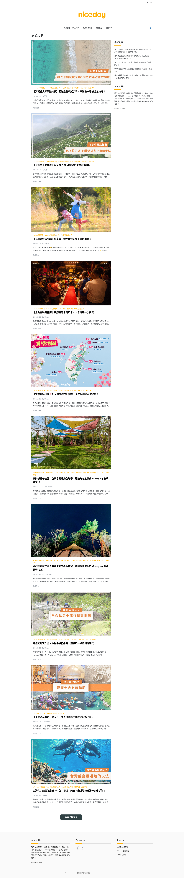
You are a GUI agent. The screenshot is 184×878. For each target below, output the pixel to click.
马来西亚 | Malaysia (71, 28)
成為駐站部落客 (122, 847)
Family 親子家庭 (38, 235)
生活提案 (93, 640)
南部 (71, 88)
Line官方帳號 (121, 855)
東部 (87, 640)
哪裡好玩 (77, 88)
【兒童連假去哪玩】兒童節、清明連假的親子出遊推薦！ (62, 239)
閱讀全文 (36, 108)
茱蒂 (45, 96)
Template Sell (121, 873)
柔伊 (45, 795)
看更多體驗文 (71, 817)
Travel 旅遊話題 (51, 88)
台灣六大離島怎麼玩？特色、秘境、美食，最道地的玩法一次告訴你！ (69, 791)
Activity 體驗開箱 (38, 472)
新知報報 (84, 88)
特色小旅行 (100, 472)
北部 (71, 161)
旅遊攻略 (91, 88)
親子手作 (109, 28)
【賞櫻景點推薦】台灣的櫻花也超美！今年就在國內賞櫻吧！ (66, 394)
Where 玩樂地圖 (63, 88)
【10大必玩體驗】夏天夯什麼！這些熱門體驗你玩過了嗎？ (63, 717)
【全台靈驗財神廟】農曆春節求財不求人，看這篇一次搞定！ (64, 312)
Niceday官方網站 (123, 851)
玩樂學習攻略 (87, 28)
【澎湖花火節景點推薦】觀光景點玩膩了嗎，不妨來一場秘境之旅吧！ (69, 92)
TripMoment (48, 487)
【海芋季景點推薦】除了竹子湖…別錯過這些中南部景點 (61, 165)
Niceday (47, 243)
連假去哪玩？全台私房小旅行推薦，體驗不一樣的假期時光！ (64, 643)
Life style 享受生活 (39, 88)
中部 (59, 309)
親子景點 (99, 28)
